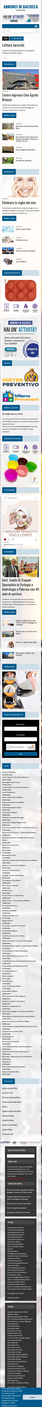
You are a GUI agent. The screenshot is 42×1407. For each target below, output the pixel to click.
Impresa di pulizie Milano (23, 229)
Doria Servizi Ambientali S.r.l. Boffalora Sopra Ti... (20, 827)
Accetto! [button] (32, 1397)
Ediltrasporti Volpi (9, 855)
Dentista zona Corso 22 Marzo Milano (15, 1021)
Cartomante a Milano (10, 931)
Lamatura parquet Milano (9, 1088)
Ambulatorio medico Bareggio (13, 817)
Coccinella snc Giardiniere (23, 160)
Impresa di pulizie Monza (15, 1246)
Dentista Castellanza (14, 1373)
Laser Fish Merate (21, 261)
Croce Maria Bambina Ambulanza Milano (17, 1046)
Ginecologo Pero (13, 1364)
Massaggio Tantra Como (11, 782)
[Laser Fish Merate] (8, 263)
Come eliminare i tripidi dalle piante (15, 951)
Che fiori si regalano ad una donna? (26, 642)
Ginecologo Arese (13, 1345)
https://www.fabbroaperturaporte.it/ (19, 1287)
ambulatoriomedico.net (14, 1261)
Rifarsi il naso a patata (10, 885)
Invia (20, 754)
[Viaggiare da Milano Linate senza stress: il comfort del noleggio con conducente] (8, 625)
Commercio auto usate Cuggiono (25, 251)
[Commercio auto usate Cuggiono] (8, 253)
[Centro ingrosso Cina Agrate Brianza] (20, 88)
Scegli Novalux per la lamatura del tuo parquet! (19, 961)
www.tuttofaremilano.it (15, 1237)
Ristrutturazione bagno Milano (11, 1097)
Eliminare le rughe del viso (19, 202)
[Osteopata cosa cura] (8, 242)
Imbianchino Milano (8, 1120)
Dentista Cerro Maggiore (15, 1366)
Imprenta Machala (13, 1298)
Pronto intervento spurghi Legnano (18, 1338)
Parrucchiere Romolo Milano (16, 1387)
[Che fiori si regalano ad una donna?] (8, 646)
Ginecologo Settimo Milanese (17, 1361)
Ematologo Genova (13, 1326)
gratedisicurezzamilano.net (16, 1376)
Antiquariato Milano (8, 1116)
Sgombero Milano (13, 1314)
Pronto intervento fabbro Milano (11, 1102)
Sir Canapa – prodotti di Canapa (13, 926)
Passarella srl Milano (9, 812)
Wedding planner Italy (14, 1333)
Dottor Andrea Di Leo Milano (12, 797)
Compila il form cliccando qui (16, 1178)
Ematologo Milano (13, 1328)
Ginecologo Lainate (13, 1347)
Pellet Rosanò (7, 981)
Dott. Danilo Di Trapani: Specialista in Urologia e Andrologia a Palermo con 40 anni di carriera (27, 139)
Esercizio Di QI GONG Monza (17, 1272)
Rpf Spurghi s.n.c (8, 1036)
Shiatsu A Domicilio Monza (16, 1282)
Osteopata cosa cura (22, 240)
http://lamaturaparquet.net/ (16, 1268)
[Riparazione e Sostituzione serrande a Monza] (8, 128)
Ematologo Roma (13, 1324)
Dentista (4, 1106)
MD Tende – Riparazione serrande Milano (17, 1056)
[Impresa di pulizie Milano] (8, 231)
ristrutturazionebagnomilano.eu (17, 1263)
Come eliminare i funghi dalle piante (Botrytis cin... (20, 1026)
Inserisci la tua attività (10, 845)
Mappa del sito (7, 921)
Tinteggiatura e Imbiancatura (16, 1253)
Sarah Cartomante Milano (11, 986)
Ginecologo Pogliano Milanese (17, 1357)
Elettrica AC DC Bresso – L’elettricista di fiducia (19, 832)
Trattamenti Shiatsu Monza (16, 1284)
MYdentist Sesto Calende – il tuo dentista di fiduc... (20, 946)
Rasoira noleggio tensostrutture (25, 150)
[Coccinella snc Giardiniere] (8, 162)
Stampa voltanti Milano (15, 1335)
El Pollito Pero (7, 890)
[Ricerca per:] (16, 57)
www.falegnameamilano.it (15, 1235)
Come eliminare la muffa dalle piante (15, 787)
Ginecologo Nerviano (14, 1352)
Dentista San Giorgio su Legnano (18, 1371)
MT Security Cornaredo (10, 1041)
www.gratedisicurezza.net (15, 1232)
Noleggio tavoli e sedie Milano (13, 875)
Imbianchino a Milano (9, 991)
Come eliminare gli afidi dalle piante (15, 966)
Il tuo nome (20, 724)
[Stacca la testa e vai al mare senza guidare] (8, 636)
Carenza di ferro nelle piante (12, 1031)
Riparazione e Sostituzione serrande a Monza (27, 127)
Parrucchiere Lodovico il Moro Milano (19, 1289)
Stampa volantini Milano (15, 1378)
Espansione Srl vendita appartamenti (15, 1051)
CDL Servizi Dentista (9, 905)
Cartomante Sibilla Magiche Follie (14, 822)
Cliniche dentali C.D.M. (10, 916)
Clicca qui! (5, 431)
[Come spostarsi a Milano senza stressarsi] (8, 657)
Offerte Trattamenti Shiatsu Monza (18, 1279)
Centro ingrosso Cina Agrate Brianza (20, 97)
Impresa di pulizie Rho (14, 1340)
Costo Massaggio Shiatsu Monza (18, 1277)
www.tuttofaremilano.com (15, 1239)
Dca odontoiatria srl (9, 971)
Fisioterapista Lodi (7, 1134)
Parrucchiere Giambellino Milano (18, 1383)
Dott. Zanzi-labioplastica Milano (14, 1067)
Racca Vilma (6, 850)
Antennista (6, 1062)
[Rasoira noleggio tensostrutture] (8, 152)
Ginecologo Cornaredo (14, 1350)
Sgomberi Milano (7, 1129)
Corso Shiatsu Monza (14, 1275)
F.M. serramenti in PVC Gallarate (14, 996)
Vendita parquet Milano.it (15, 1227)
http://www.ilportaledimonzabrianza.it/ (20, 1319)
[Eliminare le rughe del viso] (20, 196)
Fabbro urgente (8, 976)
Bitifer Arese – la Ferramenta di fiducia (16, 900)
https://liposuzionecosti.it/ (16, 1270)
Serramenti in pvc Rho (14, 1331)
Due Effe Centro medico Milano (13, 936)
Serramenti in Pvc (7, 1093)
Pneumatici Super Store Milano (13, 802)
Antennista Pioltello (9, 911)
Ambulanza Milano (13, 1265)
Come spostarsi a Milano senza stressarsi (25, 654)
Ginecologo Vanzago (14, 1359)
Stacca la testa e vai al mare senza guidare (26, 632)
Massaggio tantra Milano (15, 1293)
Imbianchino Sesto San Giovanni (17, 1256)
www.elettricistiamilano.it (15, 1230)
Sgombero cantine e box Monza (13, 1001)
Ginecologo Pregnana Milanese (17, 1354)
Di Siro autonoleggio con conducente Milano (18, 1011)
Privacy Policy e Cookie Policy (13, 895)
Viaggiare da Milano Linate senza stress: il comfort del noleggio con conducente (26, 622)
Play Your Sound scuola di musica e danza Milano (19, 860)
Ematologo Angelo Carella (11, 807)
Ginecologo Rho (12, 1342)
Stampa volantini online (10, 1072)
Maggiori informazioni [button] (9, 1405)
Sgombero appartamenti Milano (13, 865)
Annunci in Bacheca (9, 772)
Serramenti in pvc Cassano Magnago (19, 1321)
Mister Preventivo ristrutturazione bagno (17, 941)
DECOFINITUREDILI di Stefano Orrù (15, 956)
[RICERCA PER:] (20, 30)
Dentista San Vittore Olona (16, 1368)
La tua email (20, 735)
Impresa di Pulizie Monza (11, 870)
